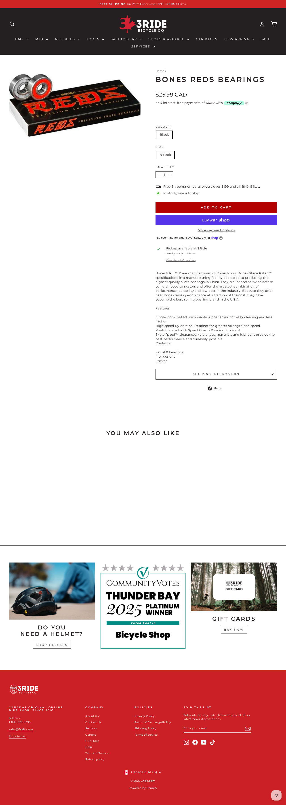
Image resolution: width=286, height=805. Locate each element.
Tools (93, 39)
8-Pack (165, 155)
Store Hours (17, 736)
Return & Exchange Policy (153, 722)
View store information (181, 260)
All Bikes (65, 39)
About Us (92, 716)
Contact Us (93, 722)
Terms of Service (97, 753)
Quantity (165, 167)
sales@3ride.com (21, 729)
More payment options (216, 230)
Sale (266, 39)
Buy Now (234, 629)
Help (88, 747)
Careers (90, 734)
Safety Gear (124, 39)
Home (160, 71)
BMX (20, 39)
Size (160, 146)
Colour (163, 126)
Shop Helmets (52, 644)
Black (164, 135)
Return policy (95, 759)
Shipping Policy (145, 728)
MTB (40, 39)
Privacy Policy (145, 716)
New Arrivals (239, 39)
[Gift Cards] (234, 586)
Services (141, 46)
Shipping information (216, 374)
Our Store (92, 741)
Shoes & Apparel (167, 39)
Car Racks (207, 39)
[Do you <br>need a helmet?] (52, 591)
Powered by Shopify (143, 788)
